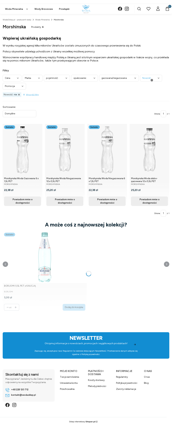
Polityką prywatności (90, 354)
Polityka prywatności (126, 383)
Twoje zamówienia (69, 376)
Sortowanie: (9, 107)
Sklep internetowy (82, 421)
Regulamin (68, 351)
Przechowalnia (67, 389)
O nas (147, 376)
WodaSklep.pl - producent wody (17, 20)
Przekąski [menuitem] (64, 9)
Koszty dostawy (96, 380)
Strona (157, 114)
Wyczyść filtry (32, 94)
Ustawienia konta (68, 383)
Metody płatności (97, 386)
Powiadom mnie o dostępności (23, 201)
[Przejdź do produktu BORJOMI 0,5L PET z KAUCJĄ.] (45, 257)
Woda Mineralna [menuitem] (14, 9)
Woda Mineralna (42, 20)
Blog (146, 383)
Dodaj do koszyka (74, 307)
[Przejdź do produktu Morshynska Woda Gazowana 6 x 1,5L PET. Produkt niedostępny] (22, 150)
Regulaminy (122, 376)
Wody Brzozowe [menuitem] (43, 9)
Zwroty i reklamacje (126, 389)
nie (10, 94)
